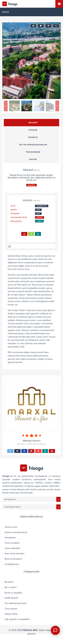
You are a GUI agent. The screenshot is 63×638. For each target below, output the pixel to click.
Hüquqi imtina (11, 614)
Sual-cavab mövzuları (14, 553)
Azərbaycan (42, 206)
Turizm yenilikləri (12, 543)
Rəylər (33, 159)
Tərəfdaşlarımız (12, 564)
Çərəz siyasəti (11, 608)
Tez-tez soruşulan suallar (33, 145)
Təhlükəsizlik (33, 152)
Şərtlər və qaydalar (13, 592)
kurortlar (31, 185)
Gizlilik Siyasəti (11, 598)
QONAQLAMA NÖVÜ (19, 217)
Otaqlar (33, 130)
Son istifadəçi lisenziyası (15, 603)
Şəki (38, 210)
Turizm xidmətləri (12, 548)
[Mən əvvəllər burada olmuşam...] (48, 26)
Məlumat (33, 123)
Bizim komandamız (13, 559)
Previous (6, 106)
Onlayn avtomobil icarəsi (16, 532)
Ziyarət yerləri (11, 527)
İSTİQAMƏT (15, 213)
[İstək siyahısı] (56, 26)
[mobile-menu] (59, 4)
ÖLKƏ (13, 206)
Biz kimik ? (9, 582)
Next (57, 106)
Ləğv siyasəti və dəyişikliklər (17, 619)
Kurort (40, 217)
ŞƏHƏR (14, 210)
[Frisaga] (31, 468)
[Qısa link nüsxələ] (33, 26)
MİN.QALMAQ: (16, 221)
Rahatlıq (33, 137)
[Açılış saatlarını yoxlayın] (41, 26)
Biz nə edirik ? (11, 587)
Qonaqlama (10, 537)
